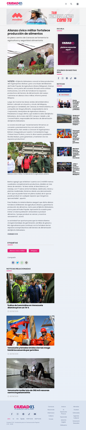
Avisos (63, 407)
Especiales (64, 417)
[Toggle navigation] (76, 4)
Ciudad (76, 410)
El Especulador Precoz (64, 412)
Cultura (51, 416)
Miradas (76, 407)
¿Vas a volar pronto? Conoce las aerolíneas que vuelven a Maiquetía (77, 169)
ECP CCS (38, 419)
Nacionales (51, 410)
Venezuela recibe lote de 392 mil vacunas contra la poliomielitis (28, 391)
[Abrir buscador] (71, 4)
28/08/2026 (14, 354)
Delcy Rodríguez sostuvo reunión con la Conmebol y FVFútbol (76, 104)
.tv (13, 419)
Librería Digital (63, 421)
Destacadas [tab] (65, 90)
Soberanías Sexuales (77, 422)
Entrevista (76, 413)
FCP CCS (30, 419)
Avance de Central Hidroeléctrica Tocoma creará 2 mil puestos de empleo (78, 120)
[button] (68, 49)
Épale (22, 419)
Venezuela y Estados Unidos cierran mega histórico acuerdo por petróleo (29, 348)
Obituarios (63, 425)
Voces (51, 419)
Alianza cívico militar (17, 251)
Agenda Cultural (76, 417)
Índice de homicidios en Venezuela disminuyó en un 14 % (25, 306)
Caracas (51, 407)
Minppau (34, 251)
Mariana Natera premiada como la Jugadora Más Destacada (77, 153)
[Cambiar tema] (66, 4)
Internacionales (53, 413)
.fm (17, 419)
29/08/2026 (14, 311)
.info (8, 419)
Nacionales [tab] (65, 95)
